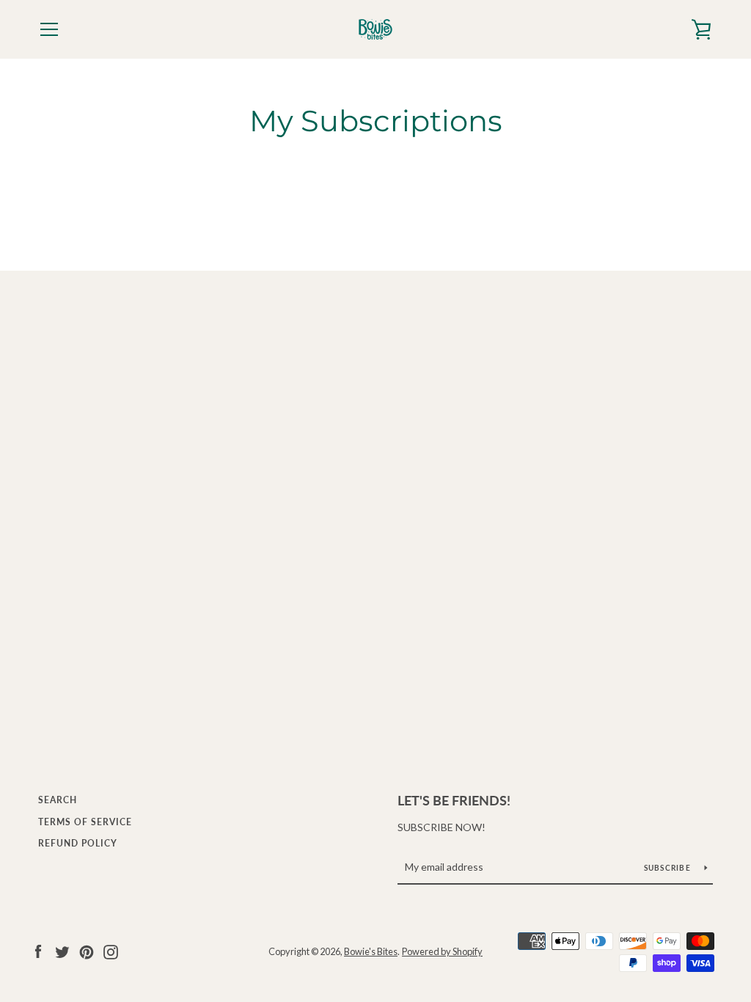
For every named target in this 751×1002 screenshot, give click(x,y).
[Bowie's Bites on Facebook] (38, 950)
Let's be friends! (454, 800)
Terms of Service (85, 821)
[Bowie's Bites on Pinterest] (86, 950)
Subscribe (669, 867)
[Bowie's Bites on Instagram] (110, 950)
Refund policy (77, 843)
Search (57, 799)
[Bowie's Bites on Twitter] (62, 950)
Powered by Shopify (442, 951)
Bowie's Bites (371, 951)
